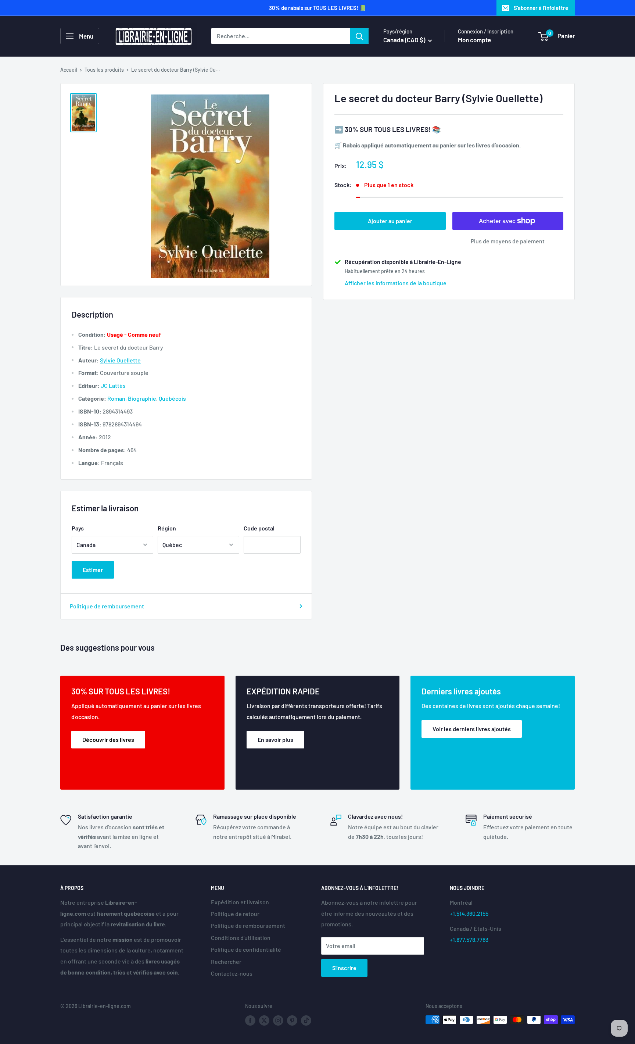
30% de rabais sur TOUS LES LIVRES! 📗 (317, 7)
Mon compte (474, 39)
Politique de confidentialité (246, 949)
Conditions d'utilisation (240, 937)
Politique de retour (235, 913)
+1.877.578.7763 (469, 939)
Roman (116, 398)
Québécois (172, 398)
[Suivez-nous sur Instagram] (278, 1020)
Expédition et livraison (240, 901)
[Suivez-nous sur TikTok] (306, 1020)
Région (167, 528)
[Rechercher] (359, 36)
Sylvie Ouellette (120, 360)
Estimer (93, 569)
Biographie (142, 398)
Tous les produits (104, 70)
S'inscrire (344, 967)
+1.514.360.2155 (469, 913)
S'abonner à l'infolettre (541, 7)
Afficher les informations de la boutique (395, 282)
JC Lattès (113, 385)
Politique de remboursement (107, 606)
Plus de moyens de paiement (508, 240)
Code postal (259, 528)
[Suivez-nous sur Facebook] (250, 1020)
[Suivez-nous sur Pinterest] (292, 1020)
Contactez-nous (231, 973)
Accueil (68, 70)
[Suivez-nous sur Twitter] (264, 1020)
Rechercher (226, 961)
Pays (78, 528)
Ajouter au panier (390, 220)
